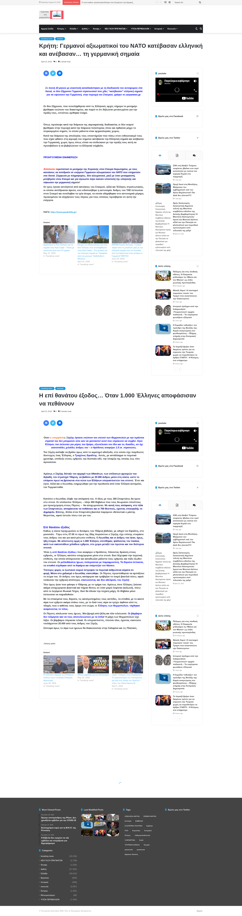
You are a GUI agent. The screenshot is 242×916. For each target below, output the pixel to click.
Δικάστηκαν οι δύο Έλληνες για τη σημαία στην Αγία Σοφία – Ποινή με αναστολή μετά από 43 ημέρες (58, 247)
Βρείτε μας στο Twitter (169, 138)
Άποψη (96, 29)
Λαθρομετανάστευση (142, 835)
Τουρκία (147, 845)
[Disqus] (94, 316)
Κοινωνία (171, 29)
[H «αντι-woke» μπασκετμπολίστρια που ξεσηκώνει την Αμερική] (113, 825)
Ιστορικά (158, 29)
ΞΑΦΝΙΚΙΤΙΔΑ (130, 840)
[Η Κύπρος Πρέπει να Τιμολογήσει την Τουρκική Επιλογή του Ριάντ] (100, 825)
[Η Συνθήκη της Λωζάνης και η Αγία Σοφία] (87, 833)
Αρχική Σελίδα (47, 29)
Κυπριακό (148, 831)
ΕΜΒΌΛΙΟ (139, 821)
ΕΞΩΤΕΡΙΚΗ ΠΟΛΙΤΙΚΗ (133, 826)
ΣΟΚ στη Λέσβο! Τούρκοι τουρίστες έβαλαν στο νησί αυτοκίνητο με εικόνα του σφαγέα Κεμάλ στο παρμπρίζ (186, 171)
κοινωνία (44, 886)
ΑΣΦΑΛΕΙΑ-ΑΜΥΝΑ (132, 816)
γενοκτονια (141, 850)
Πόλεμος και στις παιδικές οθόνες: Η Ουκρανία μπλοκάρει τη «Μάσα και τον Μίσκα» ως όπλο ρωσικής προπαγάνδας (185, 277)
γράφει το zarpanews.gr (127, 94)
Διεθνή (85, 29)
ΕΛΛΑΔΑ (128, 821)
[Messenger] (59, 73)
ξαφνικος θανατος (131, 854)
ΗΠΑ (126, 831)
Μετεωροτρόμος (48, 895)
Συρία (141, 840)
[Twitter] (53, 73)
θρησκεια (45, 878)
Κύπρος (60, 29)
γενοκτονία (129, 850)
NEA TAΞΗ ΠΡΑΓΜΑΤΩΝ (115, 29)
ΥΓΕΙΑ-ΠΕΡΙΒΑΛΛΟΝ (140, 29)
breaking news (46, 39)
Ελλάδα (73, 29)
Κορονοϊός (136, 831)
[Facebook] (46, 73)
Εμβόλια (149, 826)
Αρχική (199, 911)
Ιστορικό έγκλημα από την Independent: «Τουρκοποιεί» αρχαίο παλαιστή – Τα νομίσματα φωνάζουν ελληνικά (185, 311)
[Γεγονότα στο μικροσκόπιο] (51, 15)
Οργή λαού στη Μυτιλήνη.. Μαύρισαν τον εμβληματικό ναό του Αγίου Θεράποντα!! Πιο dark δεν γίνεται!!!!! (185, 189)
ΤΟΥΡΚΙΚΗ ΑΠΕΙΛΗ (132, 845)
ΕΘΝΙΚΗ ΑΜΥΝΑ (150, 816)
